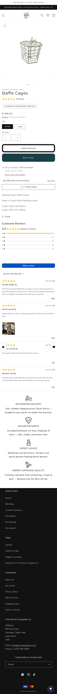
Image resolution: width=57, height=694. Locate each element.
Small (7, 126)
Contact (8, 545)
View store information (15, 174)
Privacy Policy (11, 591)
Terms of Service (12, 610)
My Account (10, 528)
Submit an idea (12, 551)
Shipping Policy (12, 604)
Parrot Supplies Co (31, 691)
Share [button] (7, 216)
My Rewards (10, 522)
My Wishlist (10, 516)
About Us (9, 579)
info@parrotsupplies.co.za (24, 645)
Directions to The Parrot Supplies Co (21, 563)
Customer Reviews (13, 510)
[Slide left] (23, 85)
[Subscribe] (49, 664)
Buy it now (28, 157)
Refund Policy (11, 597)
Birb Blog (9, 504)
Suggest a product (13, 557)
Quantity (5, 132)
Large (19, 126)
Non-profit (10, 585)
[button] (3, 15)
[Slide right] (34, 85)
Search (8, 498)
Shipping (5, 117)
